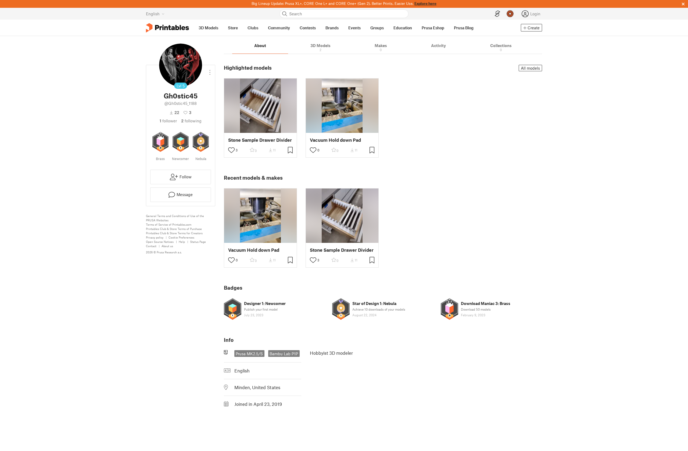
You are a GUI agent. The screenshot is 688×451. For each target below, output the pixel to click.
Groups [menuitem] (377, 27)
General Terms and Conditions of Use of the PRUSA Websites (175, 218)
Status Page (198, 241)
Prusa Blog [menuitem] (464, 27)
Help (182, 241)
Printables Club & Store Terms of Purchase (174, 228)
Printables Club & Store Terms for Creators (174, 233)
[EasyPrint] (497, 14)
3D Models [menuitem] (208, 27)
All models (530, 68)
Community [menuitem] (279, 27)
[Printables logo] (167, 28)
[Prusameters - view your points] (510, 13)
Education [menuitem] (402, 27)
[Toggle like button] (231, 150)
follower (168, 120)
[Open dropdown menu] (210, 70)
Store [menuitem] (233, 27)
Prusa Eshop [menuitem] (433, 27)
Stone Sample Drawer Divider (260, 140)
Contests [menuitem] (308, 27)
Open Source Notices (160, 241)
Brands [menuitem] (332, 27)
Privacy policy (154, 237)
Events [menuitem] (354, 27)
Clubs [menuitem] (253, 27)
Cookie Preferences (181, 237)
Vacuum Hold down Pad (335, 140)
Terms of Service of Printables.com (168, 224)
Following (191, 120)
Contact (151, 246)
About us (167, 246)
